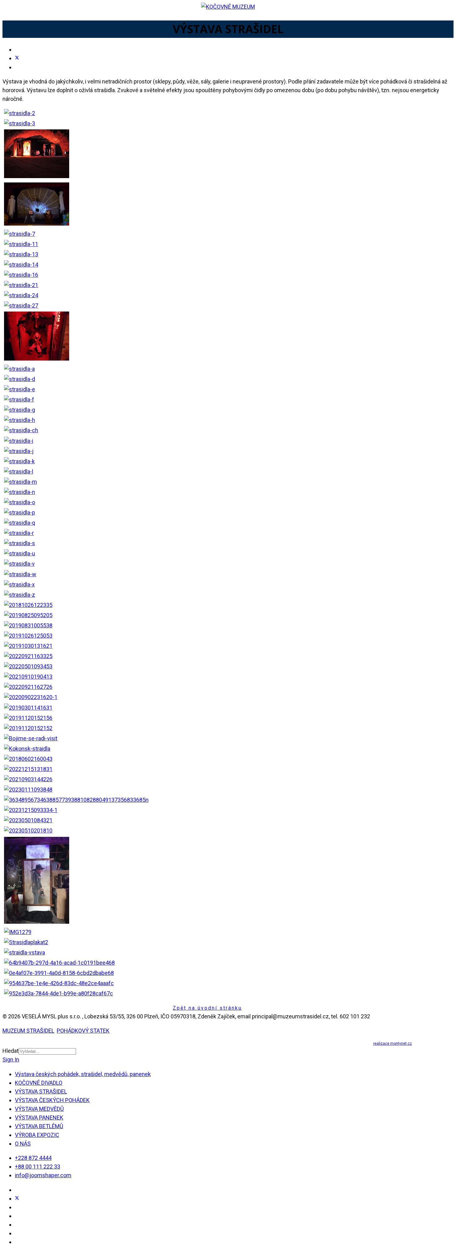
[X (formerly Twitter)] (17, 58)
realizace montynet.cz (392, 1043)
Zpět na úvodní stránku (207, 1008)
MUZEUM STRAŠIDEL (28, 1030)
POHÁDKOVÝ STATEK (83, 1030)
